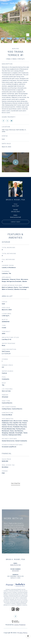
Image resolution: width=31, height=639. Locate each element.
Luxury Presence (19, 625)
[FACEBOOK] (15, 616)
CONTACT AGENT (15, 221)
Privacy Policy (22, 633)
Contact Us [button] (9, 544)
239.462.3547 (15, 211)
